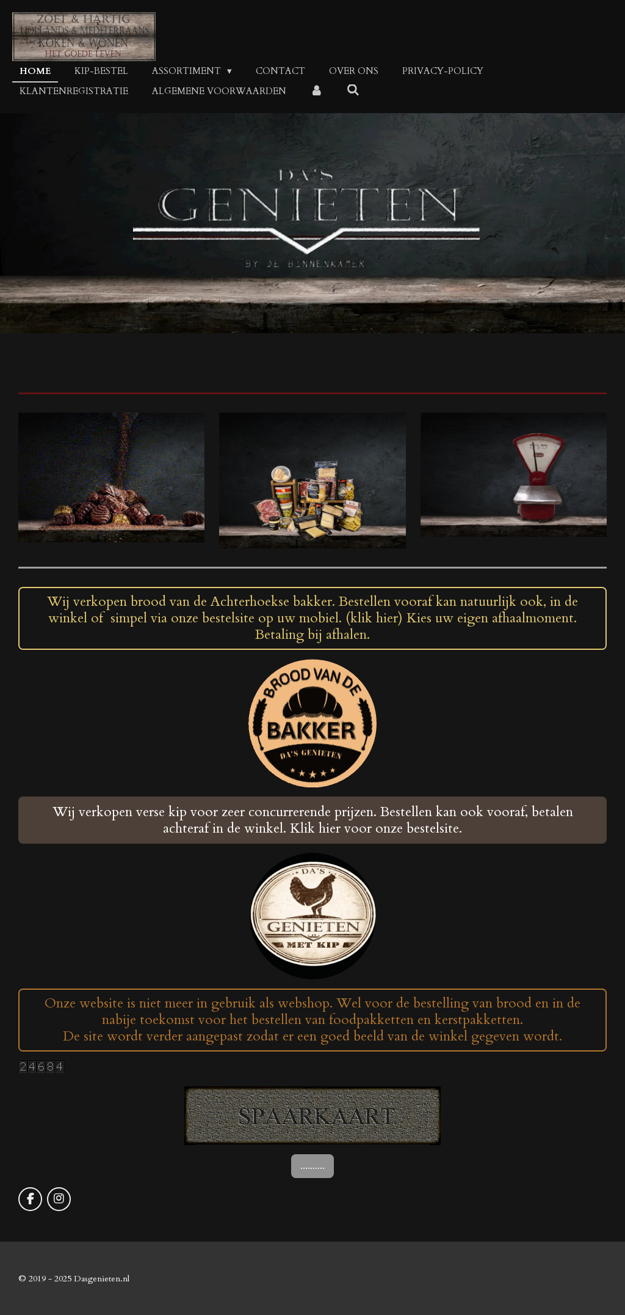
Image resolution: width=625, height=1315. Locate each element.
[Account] (316, 91)
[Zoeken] (353, 90)
